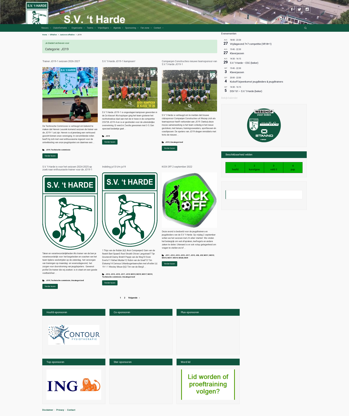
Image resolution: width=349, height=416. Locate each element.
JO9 (201, 255)
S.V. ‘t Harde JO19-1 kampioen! (118, 61)
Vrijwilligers (103, 28)
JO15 (118, 274)
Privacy (60, 410)
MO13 (133, 274)
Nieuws (45, 28)
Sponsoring (130, 28)
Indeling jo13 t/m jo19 (114, 166)
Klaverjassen (237, 53)
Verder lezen (50, 156)
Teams (90, 28)
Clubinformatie (60, 28)
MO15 (138, 274)
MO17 (144, 274)
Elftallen (53, 35)
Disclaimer (47, 410)
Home (44, 35)
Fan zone (145, 28)
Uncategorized (176, 142)
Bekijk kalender (229, 97)
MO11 (206, 255)
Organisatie (76, 28)
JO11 (167, 255)
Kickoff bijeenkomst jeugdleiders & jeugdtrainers (256, 81)
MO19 (150, 274)
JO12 (108, 274)
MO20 (181, 258)
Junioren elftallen (67, 35)
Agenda (117, 28)
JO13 (113, 274)
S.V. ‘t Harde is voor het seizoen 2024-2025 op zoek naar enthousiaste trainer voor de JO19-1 (67, 168)
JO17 (123, 274)
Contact (157, 28)
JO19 (48, 150)
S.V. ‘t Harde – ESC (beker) (244, 62)
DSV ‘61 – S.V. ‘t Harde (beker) (246, 91)
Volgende (132, 298)
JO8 (197, 255)
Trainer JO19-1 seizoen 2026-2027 (61, 61)
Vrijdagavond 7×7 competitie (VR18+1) (251, 43)
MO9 (186, 258)
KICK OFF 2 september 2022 (177, 166)
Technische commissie (60, 150)
